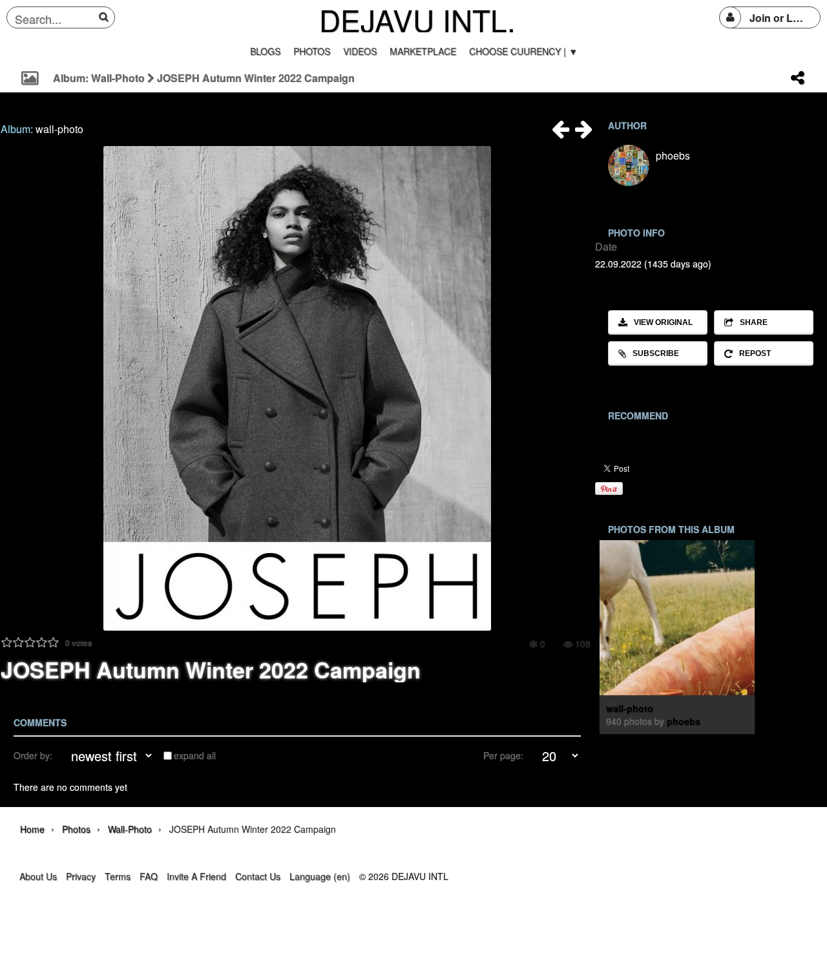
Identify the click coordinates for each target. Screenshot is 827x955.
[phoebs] (628, 165)
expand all (195, 755)
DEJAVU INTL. (417, 19)
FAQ (149, 876)
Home (32, 829)
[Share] (797, 78)
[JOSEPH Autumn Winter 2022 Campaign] (560, 132)
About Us (38, 876)
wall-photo (59, 128)
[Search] (105, 16)
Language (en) (319, 876)
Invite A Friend (196, 876)
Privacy (81, 876)
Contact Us (257, 876)
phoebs (673, 155)
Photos (76, 829)
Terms (118, 876)
